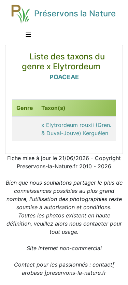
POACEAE (64, 77)
